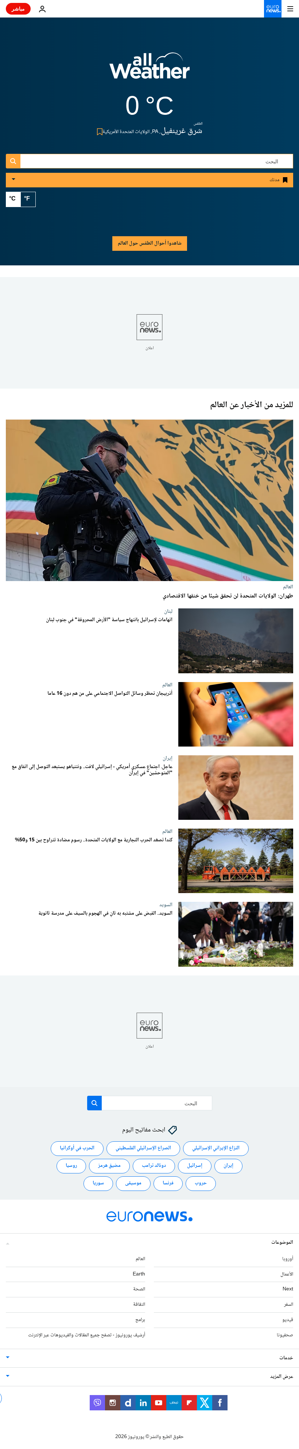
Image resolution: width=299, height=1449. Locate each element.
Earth (139, 1274)
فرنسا (168, 1183)
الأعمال (286, 1274)
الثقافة (139, 1304)
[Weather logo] (149, 70)
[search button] (13, 161)
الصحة (139, 1289)
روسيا (71, 1165)
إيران (167, 758)
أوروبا (287, 1259)
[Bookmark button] (98, 131)
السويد (165, 905)
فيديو (287, 1320)
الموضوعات (282, 1242)
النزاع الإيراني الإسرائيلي (216, 1148)
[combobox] (149, 161)
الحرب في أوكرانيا (77, 1148)
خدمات (286, 1358)
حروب (201, 1183)
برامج (140, 1320)
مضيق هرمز (109, 1165)
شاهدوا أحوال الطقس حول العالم (150, 243)
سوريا (98, 1183)
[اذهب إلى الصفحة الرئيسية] (272, 8)
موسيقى (133, 1183)
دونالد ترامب (154, 1165)
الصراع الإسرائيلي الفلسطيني (143, 1148)
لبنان (168, 612)
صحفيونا (285, 1335)
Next (288, 1289)
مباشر (18, 8)
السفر (288, 1304)
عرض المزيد (281, 1376)
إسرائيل (194, 1165)
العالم (288, 587)
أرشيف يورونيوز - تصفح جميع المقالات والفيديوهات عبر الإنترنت (86, 1335)
